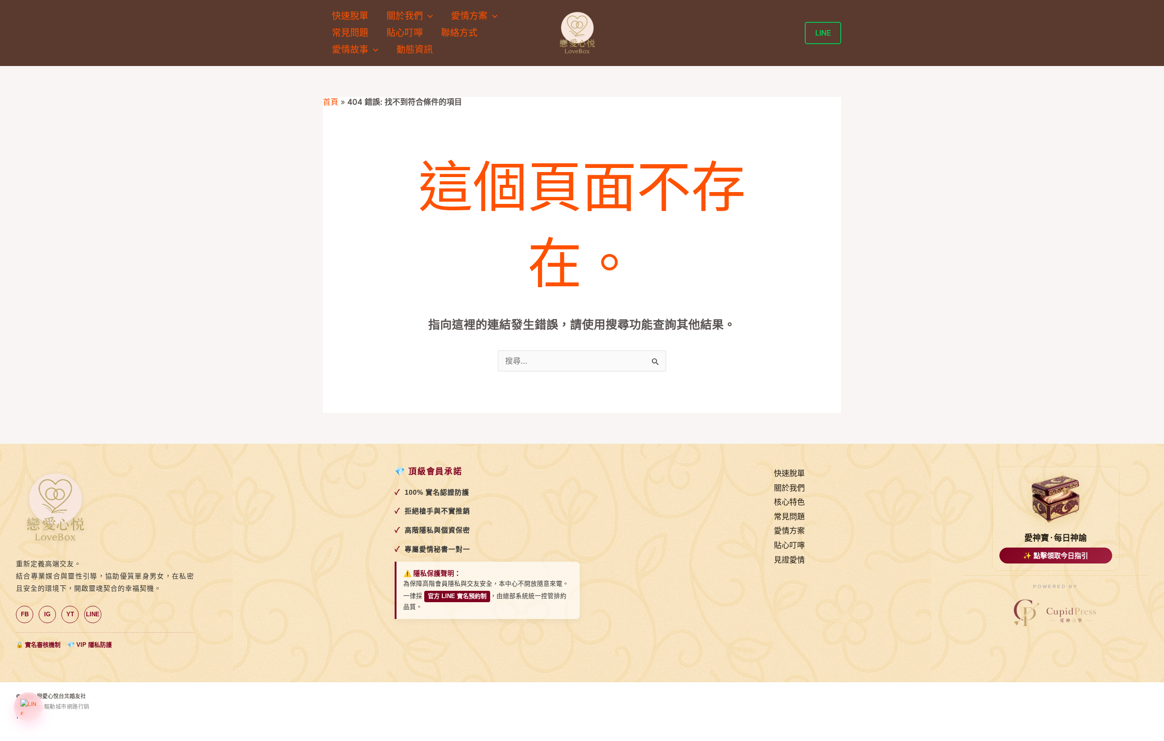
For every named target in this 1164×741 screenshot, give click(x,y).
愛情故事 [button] (350, 49)
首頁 (330, 102)
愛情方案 (789, 530)
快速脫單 (350, 15)
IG (47, 614)
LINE (93, 614)
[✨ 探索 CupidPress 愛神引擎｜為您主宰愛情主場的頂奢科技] (1056, 613)
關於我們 (789, 487)
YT (70, 614)
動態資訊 (414, 49)
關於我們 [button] (404, 15)
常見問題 (350, 32)
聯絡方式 (459, 32)
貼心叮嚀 (404, 32)
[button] (428, 16)
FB (25, 614)
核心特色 (789, 502)
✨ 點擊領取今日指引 (1055, 555)
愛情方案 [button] (469, 15)
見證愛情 (789, 559)
